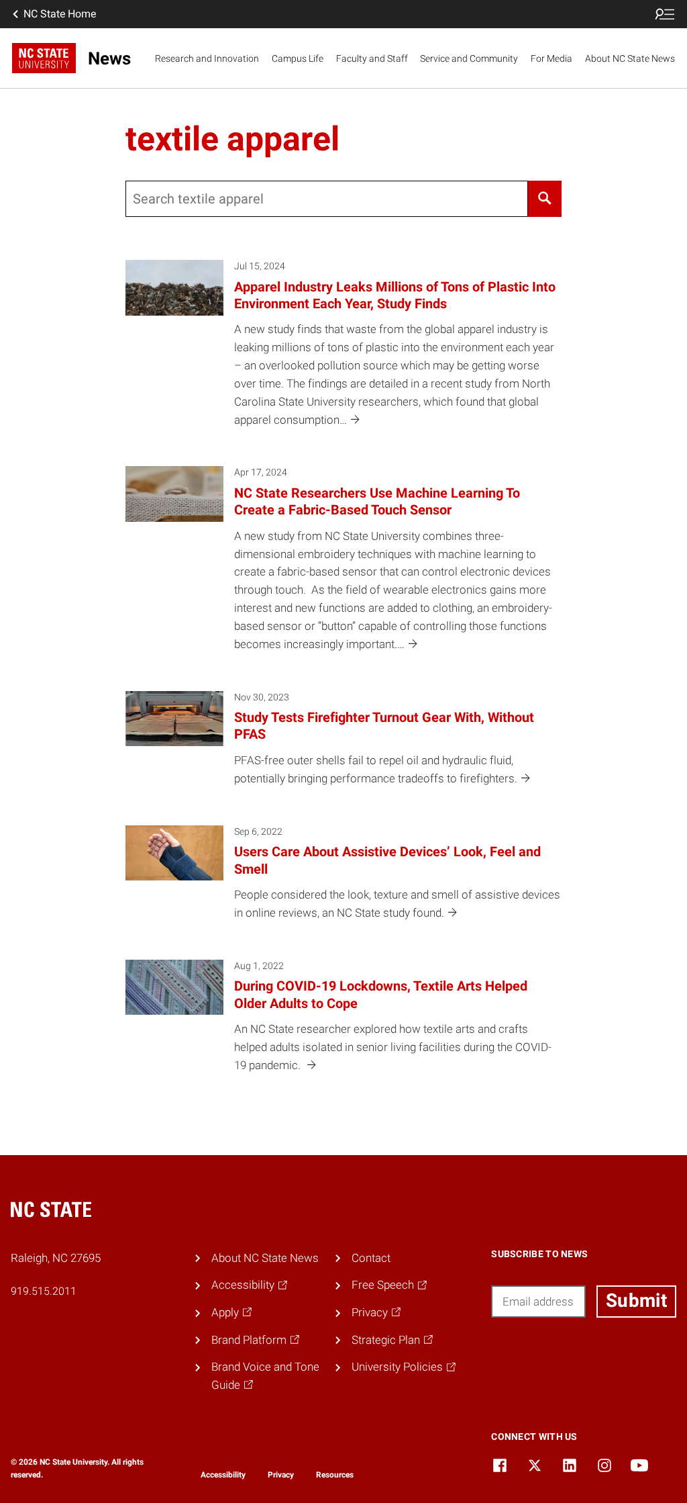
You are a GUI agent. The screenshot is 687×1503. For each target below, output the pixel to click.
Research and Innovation (207, 58)
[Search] (545, 199)
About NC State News (630, 58)
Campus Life (297, 58)
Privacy (281, 1474)
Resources (335, 1474)
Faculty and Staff (372, 58)
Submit (636, 1300)
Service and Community (469, 58)
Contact (371, 1258)
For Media (551, 58)
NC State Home (59, 13)
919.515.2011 (43, 1291)
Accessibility (223, 1474)
